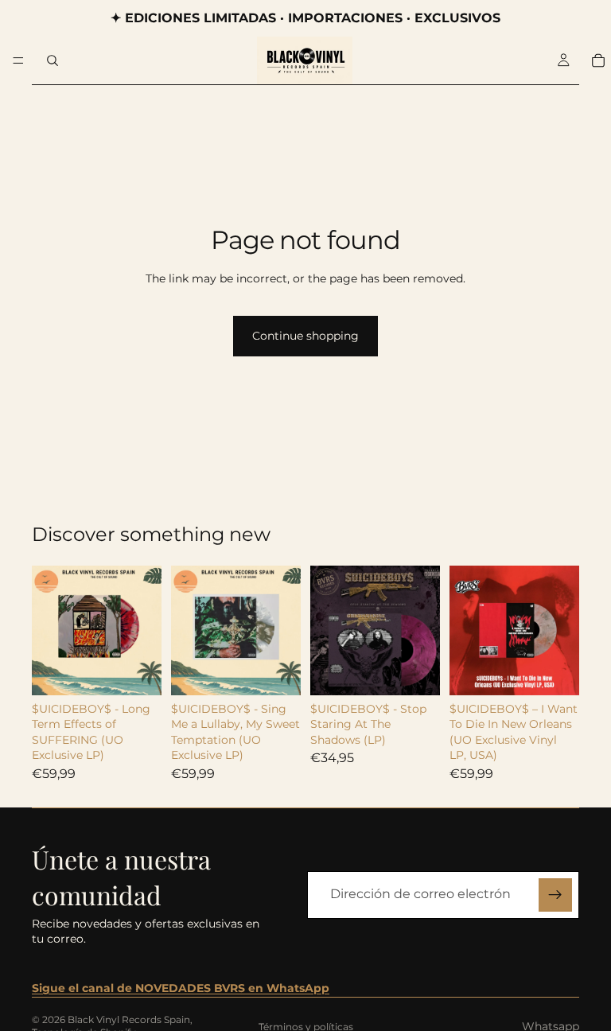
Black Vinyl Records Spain (129, 1019)
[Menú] (18, 60)
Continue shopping (305, 336)
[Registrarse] (555, 895)
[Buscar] (52, 60)
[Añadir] (137, 670)
